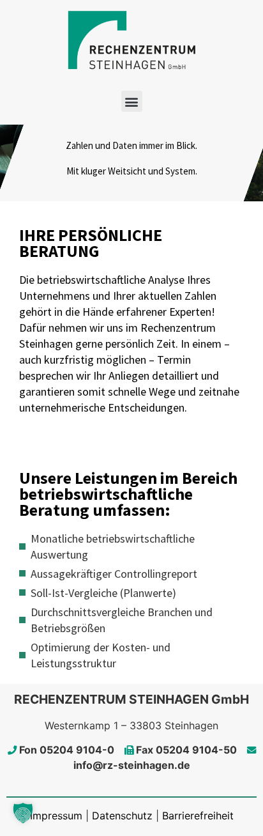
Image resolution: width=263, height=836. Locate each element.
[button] (131, 101)
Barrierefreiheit (198, 815)
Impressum (56, 815)
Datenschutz (122, 815)
